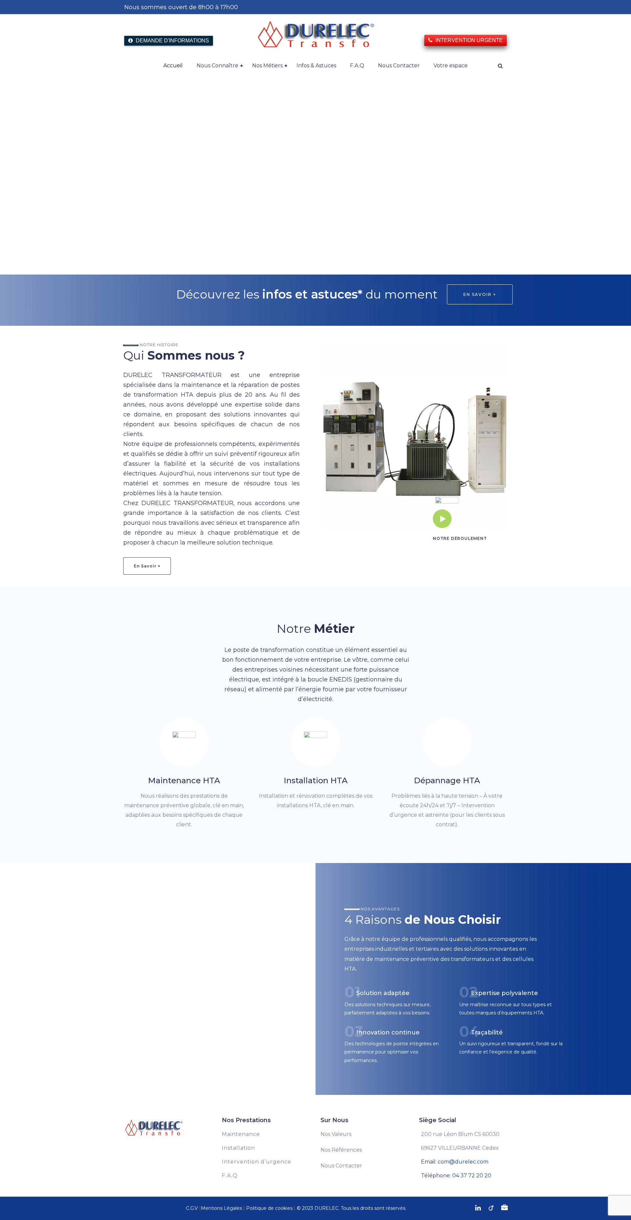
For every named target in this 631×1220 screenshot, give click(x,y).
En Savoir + (479, 294)
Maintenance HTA (184, 780)
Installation (238, 1148)
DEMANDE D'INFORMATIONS (171, 40)
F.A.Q (230, 1175)
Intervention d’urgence (256, 1162)
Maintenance (241, 1134)
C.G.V (192, 1208)
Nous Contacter (341, 1166)
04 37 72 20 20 (471, 1175)
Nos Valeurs (335, 1134)
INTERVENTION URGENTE (468, 40)
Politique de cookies (269, 1208)
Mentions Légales (221, 1208)
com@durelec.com (463, 1162)
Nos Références (341, 1150)
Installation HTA (316, 780)
